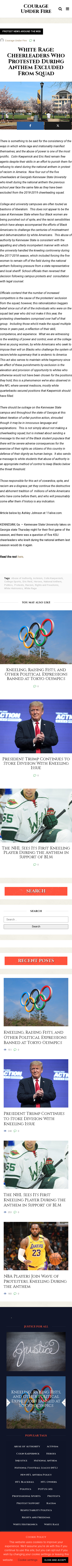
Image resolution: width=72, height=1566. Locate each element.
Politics (8, 585)
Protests (19, 585)
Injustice (21, 1460)
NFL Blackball (24, 1482)
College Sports (12, 581)
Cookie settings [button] (27, 1560)
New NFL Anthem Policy (36, 1474)
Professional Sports (26, 1496)
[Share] (30, 126)
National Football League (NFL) (36, 1467)
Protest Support (28, 1503)
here (20, 556)
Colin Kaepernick (53, 578)
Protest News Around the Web (21, 31)
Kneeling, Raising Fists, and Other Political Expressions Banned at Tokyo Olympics (35, 1037)
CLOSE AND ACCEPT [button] (55, 1560)
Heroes (38, 581)
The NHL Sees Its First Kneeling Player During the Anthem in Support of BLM (35, 1200)
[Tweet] (58, 126)
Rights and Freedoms (46, 585)
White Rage (30, 588)
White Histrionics (13, 588)
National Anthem (52, 581)
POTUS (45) (45, 1489)
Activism (37, 578)
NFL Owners (49, 1482)
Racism (29, 585)
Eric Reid (27, 581)
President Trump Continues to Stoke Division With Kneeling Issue (34, 1119)
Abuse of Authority (21, 578)
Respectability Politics (36, 1510)
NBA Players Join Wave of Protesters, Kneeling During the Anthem (35, 1281)
